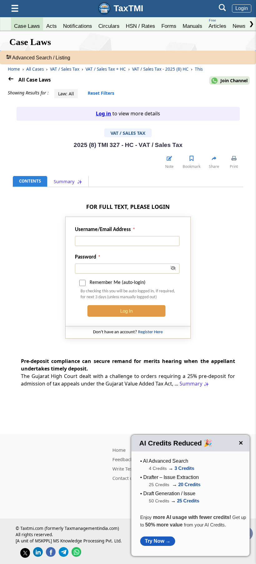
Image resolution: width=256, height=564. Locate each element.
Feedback (122, 459)
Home (14, 69)
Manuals (192, 26)
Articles (217, 23)
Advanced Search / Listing (40, 57)
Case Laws (27, 26)
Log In (126, 311)
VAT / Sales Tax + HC (106, 69)
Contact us (123, 478)
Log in (103, 113)
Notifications (77, 26)
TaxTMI (128, 8)
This (199, 69)
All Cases (35, 69)
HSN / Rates (140, 26)
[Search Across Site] (222, 9)
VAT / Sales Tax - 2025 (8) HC (161, 69)
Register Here (150, 332)
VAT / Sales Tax (65, 69)
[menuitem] (27, 24)
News (239, 26)
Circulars (109, 26)
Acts (51, 26)
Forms (168, 26)
